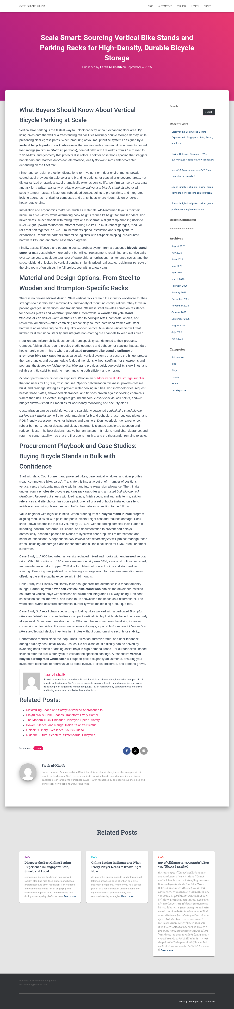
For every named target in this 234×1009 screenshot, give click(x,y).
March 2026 (177, 279)
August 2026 (178, 246)
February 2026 (179, 285)
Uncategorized (179, 390)
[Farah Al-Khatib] (27, 771)
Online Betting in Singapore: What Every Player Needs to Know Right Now (116, 866)
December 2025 (180, 299)
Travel (208, 6)
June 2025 (177, 338)
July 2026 (176, 252)
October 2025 (178, 312)
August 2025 (178, 325)
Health (195, 6)
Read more (70, 896)
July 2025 (176, 332)
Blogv (174, 370)
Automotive (165, 6)
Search (174, 106)
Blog (150, 6)
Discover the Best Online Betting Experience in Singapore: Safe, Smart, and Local (192, 137)
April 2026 (176, 272)
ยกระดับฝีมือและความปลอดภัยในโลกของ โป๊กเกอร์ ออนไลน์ (183, 864)
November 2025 (180, 305)
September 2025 (180, 318)
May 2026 (176, 266)
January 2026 (178, 292)
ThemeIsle (209, 1001)
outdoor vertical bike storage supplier (119, 378)
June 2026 (177, 259)
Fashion (181, 6)
